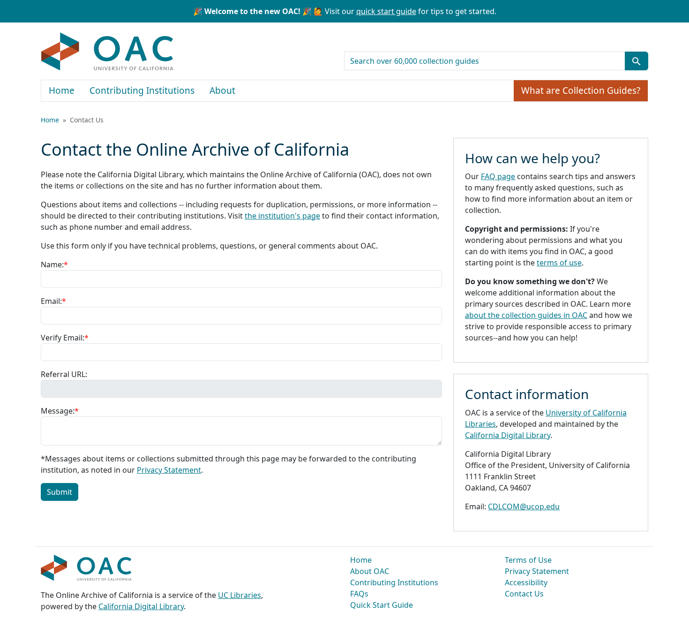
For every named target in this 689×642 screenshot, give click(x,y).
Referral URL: (64, 374)
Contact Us (524, 594)
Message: (60, 411)
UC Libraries (239, 595)
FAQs (359, 594)
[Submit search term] (636, 61)
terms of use (559, 262)
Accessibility (526, 582)
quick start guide (386, 11)
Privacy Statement (169, 470)
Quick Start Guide (381, 605)
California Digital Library (507, 435)
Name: (54, 264)
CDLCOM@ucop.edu (524, 506)
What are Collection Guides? (580, 90)
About (222, 90)
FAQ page (498, 176)
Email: (53, 301)
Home (62, 90)
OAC (107, 52)
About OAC (369, 571)
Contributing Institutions (142, 90)
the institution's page (282, 216)
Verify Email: (65, 337)
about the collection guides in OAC (526, 315)
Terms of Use (528, 560)
